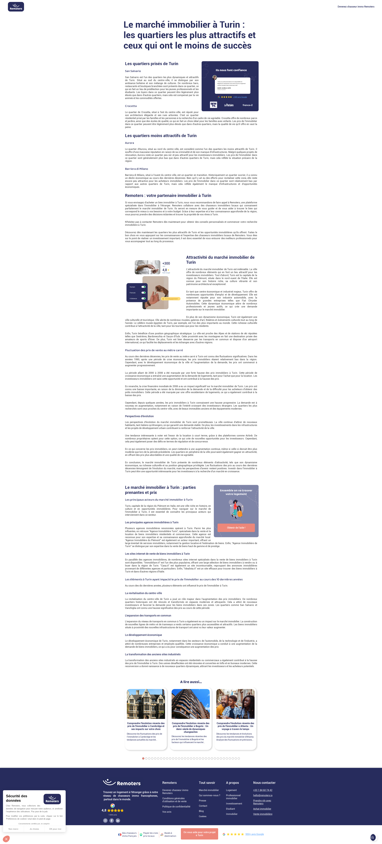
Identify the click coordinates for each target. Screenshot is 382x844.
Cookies (202, 816)
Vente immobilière (262, 814)
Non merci (13, 829)
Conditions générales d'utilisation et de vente (174, 800)
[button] (6, 839)
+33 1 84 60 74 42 (262, 790)
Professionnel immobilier (233, 797)
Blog (201, 811)
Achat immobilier (262, 808)
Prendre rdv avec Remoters (262, 802)
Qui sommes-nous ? (209, 795)
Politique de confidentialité (176, 806)
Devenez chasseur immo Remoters (356, 6)
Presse (202, 800)
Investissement (234, 803)
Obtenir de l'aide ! (236, 527)
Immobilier (232, 814)
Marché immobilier (209, 790)
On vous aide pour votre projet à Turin (199, 834)
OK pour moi (55, 829)
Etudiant (230, 808)
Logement (231, 790)
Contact (203, 805)
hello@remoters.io (262, 795)
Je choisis (34, 829)
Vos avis (166, 811)
